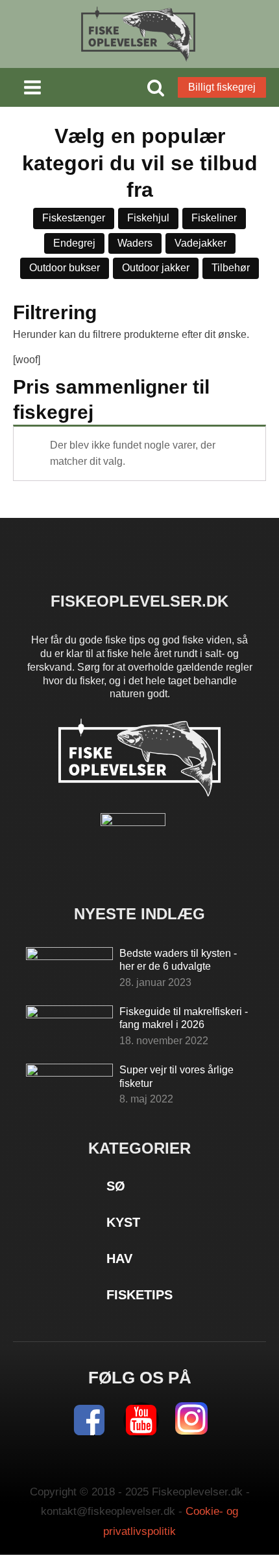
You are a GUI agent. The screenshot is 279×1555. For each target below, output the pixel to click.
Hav (119, 1258)
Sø (115, 1186)
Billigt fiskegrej (222, 87)
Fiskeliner (214, 217)
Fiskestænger (73, 217)
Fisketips (139, 1295)
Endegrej (74, 243)
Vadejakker (200, 243)
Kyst (123, 1222)
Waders (134, 243)
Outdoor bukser (64, 267)
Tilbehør (231, 267)
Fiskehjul (148, 217)
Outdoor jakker (155, 267)
